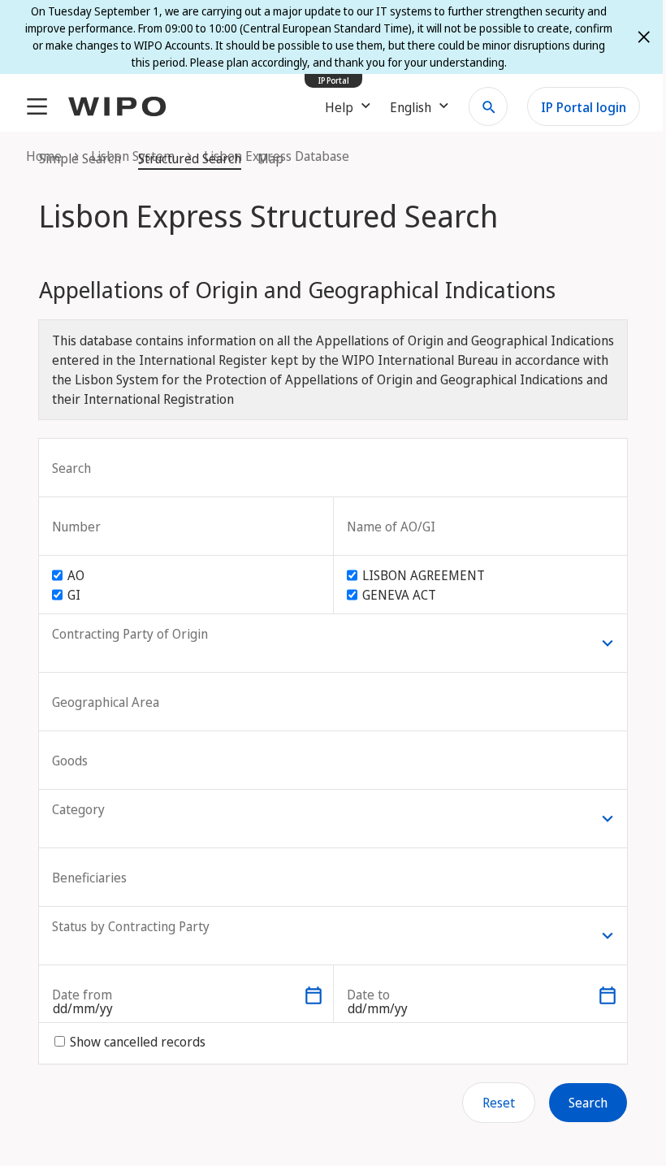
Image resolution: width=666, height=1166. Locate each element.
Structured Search (189, 158)
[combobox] (144, 995)
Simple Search (80, 158)
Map (270, 158)
